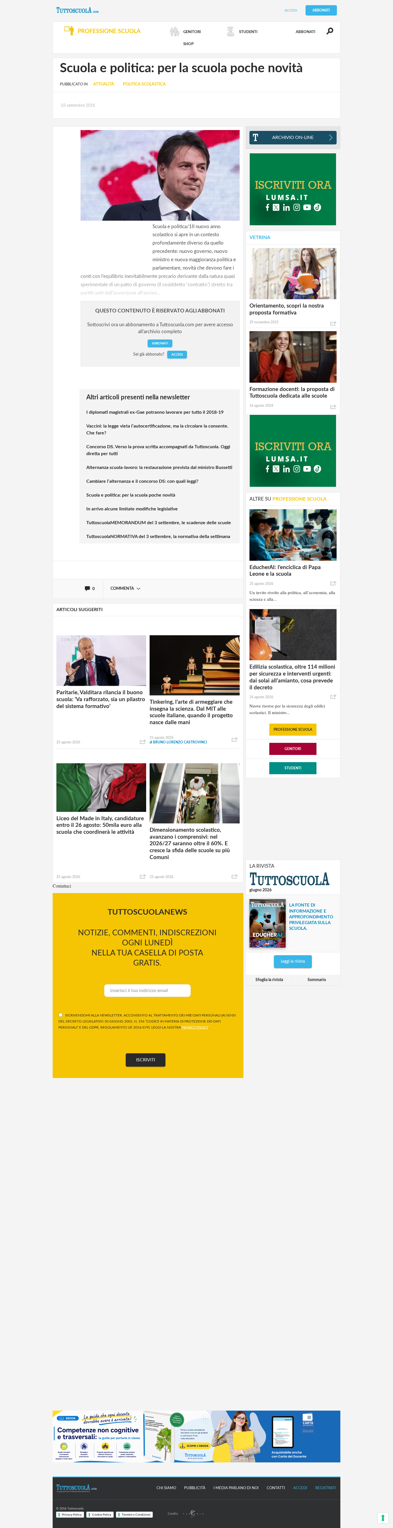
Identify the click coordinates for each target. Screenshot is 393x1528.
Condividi (143, 742)
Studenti (293, 768)
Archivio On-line (293, 137)
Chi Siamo (166, 1488)
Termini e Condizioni (136, 1514)
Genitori (293, 749)
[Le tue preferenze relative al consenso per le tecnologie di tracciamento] (382, 1517)
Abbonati (321, 10)
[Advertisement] (293, 818)
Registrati (325, 1488)
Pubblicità (194, 1488)
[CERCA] (326, 33)
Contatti (276, 1488)
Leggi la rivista (293, 961)
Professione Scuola (293, 729)
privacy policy (195, 1027)
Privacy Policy (72, 1514)
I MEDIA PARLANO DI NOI (236, 1488)
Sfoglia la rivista (269, 980)
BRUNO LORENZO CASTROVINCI (178, 742)
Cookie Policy (101, 1514)
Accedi (291, 10)
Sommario (317, 980)
